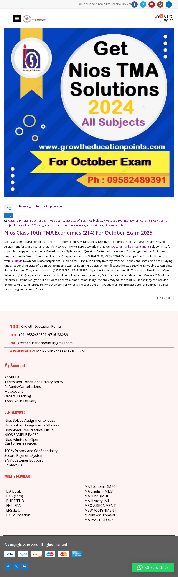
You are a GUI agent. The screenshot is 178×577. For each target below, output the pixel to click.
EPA (17, 505)
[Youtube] (151, 4)
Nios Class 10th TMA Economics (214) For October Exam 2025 (78, 232)
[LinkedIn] (169, 4)
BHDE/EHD (15, 500)
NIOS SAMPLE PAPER (21, 434)
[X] (143, 4)
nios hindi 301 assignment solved (40, 225)
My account (13, 391)
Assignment (105, 515)
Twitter (16, 566)
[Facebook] (134, 4)
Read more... (164, 298)
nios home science (73, 225)
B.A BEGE (13, 491)
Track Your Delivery (20, 401)
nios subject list (114, 225)
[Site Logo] (35, 19)
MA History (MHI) (98, 500)
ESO (17, 510)
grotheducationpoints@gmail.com (45, 342)
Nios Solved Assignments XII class (31, 425)
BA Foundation (18, 515)
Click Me (17, 261)
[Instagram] (160, 4)
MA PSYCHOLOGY (99, 519)
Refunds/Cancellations (22, 386)
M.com (89, 515)
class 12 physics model (22, 220)
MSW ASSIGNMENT (100, 510)
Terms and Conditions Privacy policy (33, 381)
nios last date (94, 225)
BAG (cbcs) (14, 496)
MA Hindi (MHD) (97, 496)
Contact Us (13, 465)
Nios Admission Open (21, 439)
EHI (9, 505)
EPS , (10, 510)
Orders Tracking (17, 396)
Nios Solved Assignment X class (29, 420)
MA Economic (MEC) (100, 486)
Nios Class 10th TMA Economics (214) (127, 220)
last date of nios (76, 220)
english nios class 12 (51, 220)
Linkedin (24, 566)
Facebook (8, 566)
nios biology (94, 220)
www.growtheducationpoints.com (43, 206)
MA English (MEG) (98, 491)
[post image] (89, 112)
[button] (7, 18)
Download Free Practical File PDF (30, 430)
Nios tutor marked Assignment (129, 246)
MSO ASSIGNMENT (100, 505)
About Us (12, 377)
